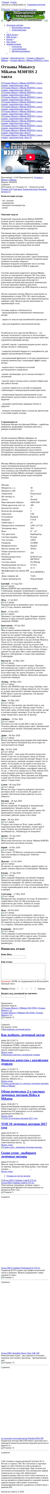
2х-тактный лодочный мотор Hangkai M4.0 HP (22, 1438)
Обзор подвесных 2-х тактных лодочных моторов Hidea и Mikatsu (23, 1095)
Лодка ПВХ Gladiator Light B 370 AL (17, 1183)
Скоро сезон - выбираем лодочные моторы (18, 1154)
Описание (17, 189)
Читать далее (7, 1052)
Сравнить (5, 184)
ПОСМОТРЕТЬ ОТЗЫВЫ (13, 1199)
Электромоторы (19, 30)
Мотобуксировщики (21, 51)
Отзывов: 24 (21, 187)
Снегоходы (17, 46)
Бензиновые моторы (21, 27)
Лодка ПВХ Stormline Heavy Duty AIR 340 (20, 1353)
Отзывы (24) (6, 189)
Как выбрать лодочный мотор (23, 1035)
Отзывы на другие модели (18, 1176)
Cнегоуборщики (19, 49)
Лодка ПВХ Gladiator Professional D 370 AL (20, 1268)
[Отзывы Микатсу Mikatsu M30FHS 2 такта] (25, 85)
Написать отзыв (37, 187)
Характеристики (30, 189)
